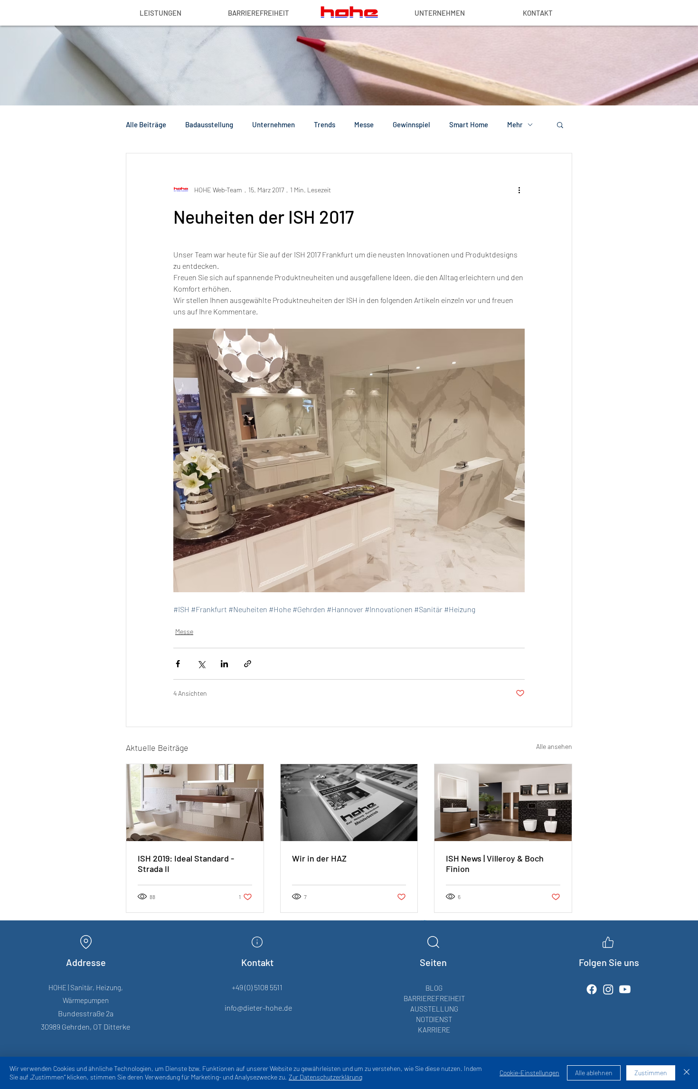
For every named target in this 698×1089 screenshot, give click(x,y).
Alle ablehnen (594, 1073)
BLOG (434, 988)
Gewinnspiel (411, 124)
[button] (560, 124)
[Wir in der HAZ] (349, 802)
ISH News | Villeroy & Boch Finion (495, 863)
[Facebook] (591, 989)
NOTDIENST (434, 1019)
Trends (324, 124)
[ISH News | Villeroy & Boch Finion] (503, 802)
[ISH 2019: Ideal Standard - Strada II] (195, 802)
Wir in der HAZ (319, 858)
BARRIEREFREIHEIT (434, 998)
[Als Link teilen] (247, 663)
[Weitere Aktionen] (519, 189)
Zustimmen (650, 1073)
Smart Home (468, 124)
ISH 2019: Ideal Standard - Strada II (186, 863)
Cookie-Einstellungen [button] (529, 1073)
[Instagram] (608, 989)
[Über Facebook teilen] (177, 663)
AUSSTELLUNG (434, 1008)
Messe (364, 124)
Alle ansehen (554, 746)
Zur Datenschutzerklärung (325, 1077)
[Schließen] (686, 1072)
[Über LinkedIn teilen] (224, 663)
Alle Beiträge (146, 124)
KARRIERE (434, 1029)
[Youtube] (625, 989)
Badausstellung (209, 124)
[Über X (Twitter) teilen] (201, 663)
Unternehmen (273, 124)
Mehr (515, 124)
